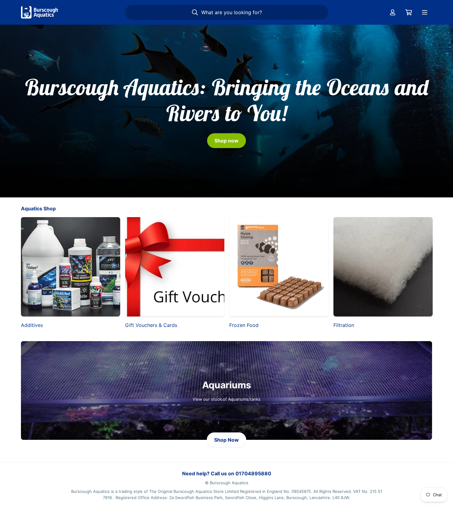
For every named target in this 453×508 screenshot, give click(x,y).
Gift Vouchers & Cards (151, 325)
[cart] (408, 12)
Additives (32, 325)
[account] (392, 12)
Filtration (343, 325)
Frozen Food (244, 325)
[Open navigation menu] (424, 12)
